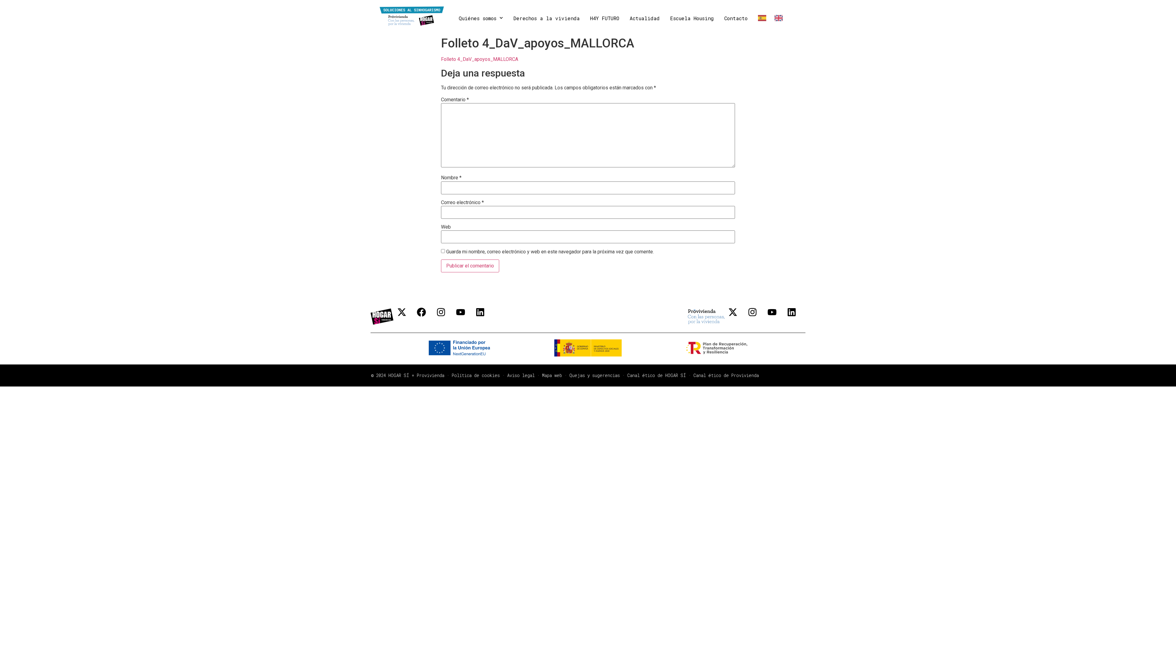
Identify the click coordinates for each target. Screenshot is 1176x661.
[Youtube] (465, 317)
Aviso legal (521, 375)
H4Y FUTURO (604, 18)
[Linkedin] (485, 317)
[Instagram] (445, 317)
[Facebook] (426, 317)
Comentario (455, 99)
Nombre (451, 177)
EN (777, 18)
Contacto (736, 18)
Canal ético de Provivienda (726, 375)
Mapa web (552, 375)
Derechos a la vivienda (546, 18)
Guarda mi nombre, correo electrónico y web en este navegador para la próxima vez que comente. (550, 251)
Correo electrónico (462, 202)
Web (446, 227)
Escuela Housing (692, 18)
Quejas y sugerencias (594, 375)
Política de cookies (476, 375)
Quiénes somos (477, 18)
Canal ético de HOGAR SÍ (656, 375)
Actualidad (645, 18)
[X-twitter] (406, 317)
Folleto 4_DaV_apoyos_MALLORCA (479, 59)
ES (761, 18)
